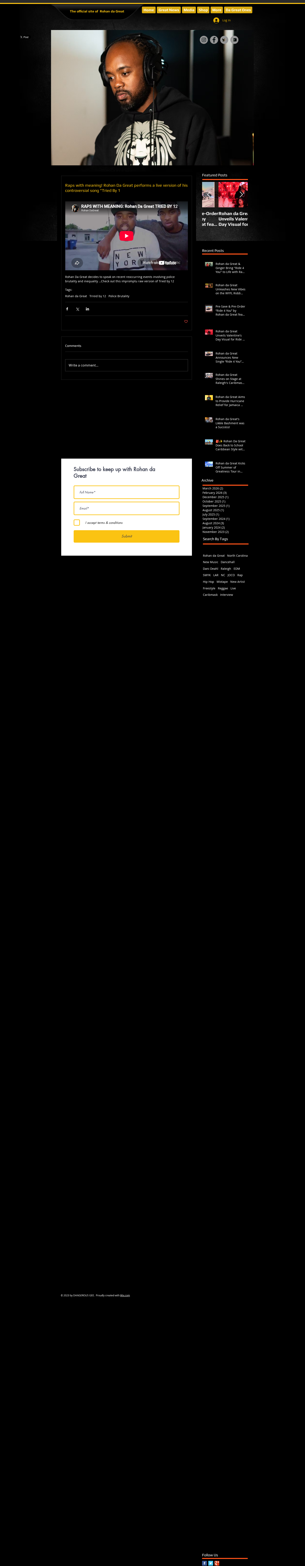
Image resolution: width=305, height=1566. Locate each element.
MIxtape (222, 582)
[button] (189, 10)
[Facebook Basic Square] (204, 1563)
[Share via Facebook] (67, 309)
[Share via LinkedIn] (87, 309)
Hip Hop (208, 582)
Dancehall (228, 562)
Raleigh (226, 569)
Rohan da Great (76, 296)
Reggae (223, 588)
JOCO (231, 575)
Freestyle (209, 588)
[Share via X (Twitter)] (77, 309)
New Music (210, 562)
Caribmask (210, 595)
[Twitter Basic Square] (210, 1563)
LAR (215, 575)
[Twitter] (224, 40)
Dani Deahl (210, 569)
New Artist (237, 582)
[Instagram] (204, 40)
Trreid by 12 (97, 296)
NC (223, 575)
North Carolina (237, 556)
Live (233, 588)
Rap (240, 575)
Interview (226, 595)
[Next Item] (241, 194)
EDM (237, 569)
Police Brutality (119, 296)
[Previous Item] (209, 194)
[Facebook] (214, 40)
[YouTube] (234, 40)
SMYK (207, 575)
